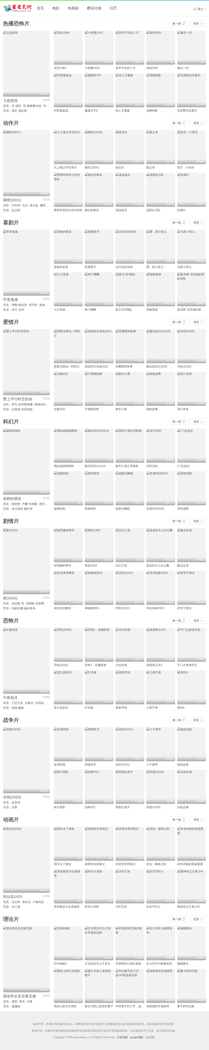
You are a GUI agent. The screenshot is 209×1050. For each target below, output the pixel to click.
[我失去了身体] (68, 844)
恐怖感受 (183, 508)
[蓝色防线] (68, 744)
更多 (198, 23)
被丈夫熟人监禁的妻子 (99, 1006)
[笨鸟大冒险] (99, 886)
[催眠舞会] (191, 943)
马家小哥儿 (184, 267)
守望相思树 (92, 409)
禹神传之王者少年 (188, 906)
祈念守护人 (153, 906)
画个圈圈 (90, 309)
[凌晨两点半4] (160, 645)
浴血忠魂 (183, 807)
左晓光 (29, 703)
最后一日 (183, 68)
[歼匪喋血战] (68, 90)
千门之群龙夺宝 (187, 665)
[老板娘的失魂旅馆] (160, 986)
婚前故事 (152, 409)
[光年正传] (130, 886)
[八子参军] (160, 744)
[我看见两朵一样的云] (68, 346)
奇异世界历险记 (126, 864)
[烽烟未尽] (99, 744)
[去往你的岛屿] (130, 247)
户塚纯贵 (38, 902)
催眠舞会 (183, 963)
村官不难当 (184, 608)
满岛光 (26, 902)
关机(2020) (184, 366)
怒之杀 (150, 167)
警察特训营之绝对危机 (68, 210)
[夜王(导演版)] (130, 289)
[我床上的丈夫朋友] (68, 986)
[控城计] (191, 190)
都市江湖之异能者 (127, 466)
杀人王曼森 (123, 110)
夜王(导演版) (124, 309)
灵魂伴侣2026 (155, 508)
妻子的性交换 (185, 1006)
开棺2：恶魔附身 (95, 665)
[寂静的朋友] (26, 462)
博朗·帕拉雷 (19, 304)
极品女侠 (183, 565)
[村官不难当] (191, 588)
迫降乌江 (90, 807)
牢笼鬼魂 (10, 300)
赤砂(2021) (123, 764)
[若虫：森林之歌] (160, 844)
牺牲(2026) (92, 167)
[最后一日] (191, 48)
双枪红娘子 (123, 807)
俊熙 (14, 1001)
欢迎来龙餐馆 (62, 608)
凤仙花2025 (12, 897)
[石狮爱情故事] (130, 346)
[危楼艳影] (160, 90)
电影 (56, 8)
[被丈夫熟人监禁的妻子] (99, 986)
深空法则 (152, 466)
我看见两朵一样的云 (67, 366)
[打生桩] (99, 687)
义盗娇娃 (10, 100)
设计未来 (183, 409)
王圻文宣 (17, 703)
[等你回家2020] (160, 588)
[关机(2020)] (191, 346)
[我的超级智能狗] (68, 446)
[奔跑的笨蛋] (68, 247)
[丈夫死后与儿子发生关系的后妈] (99, 943)
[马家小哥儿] (191, 247)
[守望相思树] (99, 389)
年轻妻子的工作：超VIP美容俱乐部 (138, 1006)
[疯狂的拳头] (99, 190)
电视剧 (73, 8)
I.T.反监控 (183, 466)
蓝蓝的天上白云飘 (157, 565)
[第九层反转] (68, 687)
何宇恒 (33, 304)
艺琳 (29, 1001)
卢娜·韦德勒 (29, 504)
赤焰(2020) (12, 797)
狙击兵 (120, 167)
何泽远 (39, 703)
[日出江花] (130, 545)
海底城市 (90, 508)
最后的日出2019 (95, 466)
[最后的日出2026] (160, 346)
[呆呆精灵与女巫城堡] (68, 886)
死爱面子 (90, 267)
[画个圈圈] (99, 289)
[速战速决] (130, 190)
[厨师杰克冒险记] (99, 844)
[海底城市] (99, 488)
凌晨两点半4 (154, 665)
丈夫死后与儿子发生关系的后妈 (105, 963)
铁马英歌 (59, 807)
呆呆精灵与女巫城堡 (67, 906)
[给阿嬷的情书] (68, 545)
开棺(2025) (61, 665)
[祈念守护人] (160, 886)
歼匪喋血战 (61, 110)
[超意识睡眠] (130, 488)
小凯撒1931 (92, 68)
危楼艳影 (152, 110)
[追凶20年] (160, 48)
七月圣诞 (59, 309)
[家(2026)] (26, 561)
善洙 (22, 1001)
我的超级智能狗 (64, 466)
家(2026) (10, 598)
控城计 (181, 210)
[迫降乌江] (99, 787)
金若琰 (16, 802)
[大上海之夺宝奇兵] (68, 147)
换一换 (178, 23)
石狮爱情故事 (124, 366)
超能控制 (59, 508)
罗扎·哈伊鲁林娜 (22, 404)
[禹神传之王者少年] (191, 886)
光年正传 (121, 906)
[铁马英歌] (68, 787)
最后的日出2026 (156, 366)
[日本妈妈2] (68, 943)
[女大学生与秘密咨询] (160, 943)
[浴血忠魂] (191, 787)
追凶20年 (152, 68)
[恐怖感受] (191, 488)
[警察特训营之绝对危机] (68, 190)
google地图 (136, 1037)
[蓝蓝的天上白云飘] (160, 545)
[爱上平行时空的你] (26, 362)
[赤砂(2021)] (130, 744)
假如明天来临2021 (96, 366)
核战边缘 (183, 764)
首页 (40, 8)
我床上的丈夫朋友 (65, 1006)
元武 (25, 205)
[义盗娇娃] (26, 64)
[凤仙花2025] (26, 860)
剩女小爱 (121, 409)
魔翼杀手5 (91, 110)
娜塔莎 (44, 205)
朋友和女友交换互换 (19, 996)
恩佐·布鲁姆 (46, 504)
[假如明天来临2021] (99, 346)
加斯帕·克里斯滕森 (38, 603)
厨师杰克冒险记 (95, 864)
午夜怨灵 (10, 698)
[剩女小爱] (130, 389)
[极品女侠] (191, 545)
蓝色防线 (59, 764)
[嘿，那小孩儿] (160, 247)
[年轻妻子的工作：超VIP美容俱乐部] (130, 986)
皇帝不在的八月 (126, 68)
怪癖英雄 (152, 309)
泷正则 (16, 902)
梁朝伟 (16, 504)
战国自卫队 (153, 210)
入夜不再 (152, 707)
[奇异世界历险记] (130, 844)
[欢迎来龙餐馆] (68, 588)
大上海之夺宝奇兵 (65, 167)
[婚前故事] (160, 389)
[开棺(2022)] (130, 588)
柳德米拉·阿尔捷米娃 (47, 404)
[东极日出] (68, 389)
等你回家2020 (155, 608)
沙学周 (16, 205)
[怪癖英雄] (160, 289)
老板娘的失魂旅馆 (157, 1006)
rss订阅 (150, 1037)
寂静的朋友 (12, 499)
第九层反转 (61, 707)
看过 (198, 9)
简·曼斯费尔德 (32, 105)
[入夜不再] (160, 687)
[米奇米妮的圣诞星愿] (191, 844)
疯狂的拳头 (92, 210)
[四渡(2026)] (160, 787)
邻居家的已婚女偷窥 (128, 963)
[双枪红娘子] (130, 787)
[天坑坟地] (130, 645)
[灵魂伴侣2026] (160, 488)
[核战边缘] (191, 744)
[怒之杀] (160, 147)
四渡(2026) (153, 807)
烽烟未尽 (90, 764)
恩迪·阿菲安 (46, 304)
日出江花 (121, 565)
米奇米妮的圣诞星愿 (190, 864)
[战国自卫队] (160, 190)
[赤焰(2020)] (26, 760)
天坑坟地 (121, 665)
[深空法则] (160, 446)
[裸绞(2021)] (26, 163)
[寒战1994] (99, 545)
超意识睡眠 (123, 508)
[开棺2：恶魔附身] (99, 645)
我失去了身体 (62, 864)
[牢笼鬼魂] (26, 263)
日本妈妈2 (60, 963)
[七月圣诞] (68, 289)
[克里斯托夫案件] (191, 90)
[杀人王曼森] (130, 90)
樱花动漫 (94, 8)
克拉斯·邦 (18, 603)
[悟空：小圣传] (191, 147)
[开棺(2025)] (68, 645)
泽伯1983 (60, 68)
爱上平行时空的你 (17, 399)
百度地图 (122, 1037)
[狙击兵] (130, 147)
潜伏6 (181, 707)
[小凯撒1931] (99, 48)
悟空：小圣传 (185, 167)
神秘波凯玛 (92, 608)
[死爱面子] (99, 247)
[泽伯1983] (68, 48)
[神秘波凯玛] (99, 588)
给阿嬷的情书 (62, 565)
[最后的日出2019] (99, 446)
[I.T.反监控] (191, 446)
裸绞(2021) (12, 200)
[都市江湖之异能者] (130, 446)
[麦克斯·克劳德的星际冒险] (191, 289)
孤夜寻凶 (121, 707)
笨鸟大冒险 (92, 906)
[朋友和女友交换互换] (26, 959)
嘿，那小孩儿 (154, 267)
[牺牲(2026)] (99, 147)
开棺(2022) (123, 608)
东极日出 (59, 409)
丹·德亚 (16, 105)
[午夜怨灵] (26, 661)
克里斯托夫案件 (187, 110)
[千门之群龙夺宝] (191, 645)
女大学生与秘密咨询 (159, 963)
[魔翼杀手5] (99, 90)
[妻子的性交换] (191, 986)
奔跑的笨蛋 (61, 267)
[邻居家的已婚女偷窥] (130, 943)
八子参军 (152, 764)
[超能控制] (68, 488)
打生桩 (89, 707)
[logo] (17, 8)
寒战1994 (91, 565)
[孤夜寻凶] (130, 687)
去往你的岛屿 (124, 267)
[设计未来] (191, 389)
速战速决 (121, 210)
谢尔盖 (34, 205)
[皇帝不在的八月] (130, 48)
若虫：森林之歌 (156, 864)
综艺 (113, 8)
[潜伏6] (191, 687)
